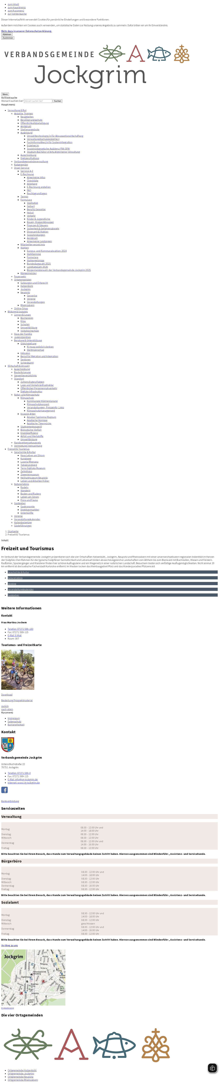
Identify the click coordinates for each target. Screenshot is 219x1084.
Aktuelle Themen (23, 113)
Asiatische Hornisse (37, 420)
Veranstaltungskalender (27, 519)
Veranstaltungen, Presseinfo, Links (45, 407)
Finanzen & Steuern (37, 225)
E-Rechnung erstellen (39, 186)
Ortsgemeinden (22, 279)
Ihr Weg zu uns (9, 945)
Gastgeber (20, 503)
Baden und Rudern (31, 493)
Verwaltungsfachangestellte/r (43, 139)
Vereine (31, 298)
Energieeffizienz (29, 432)
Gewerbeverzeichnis (25, 375)
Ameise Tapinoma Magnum (41, 417)
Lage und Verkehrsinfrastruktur (37, 385)
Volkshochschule (30, 330)
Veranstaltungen (36, 302)
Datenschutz (14, 721)
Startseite (13, 531)
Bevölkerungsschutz (31, 119)
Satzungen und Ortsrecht (34, 282)
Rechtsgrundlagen (37, 193)
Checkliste (32, 180)
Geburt (31, 206)
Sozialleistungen (36, 234)
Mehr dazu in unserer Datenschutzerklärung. (26, 31)
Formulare (26, 199)
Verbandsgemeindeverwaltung (31, 161)
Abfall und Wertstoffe (32, 436)
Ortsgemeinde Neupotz (20, 1076)
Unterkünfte (27, 512)
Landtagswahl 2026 (37, 266)
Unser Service (21, 167)
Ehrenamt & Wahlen (37, 231)
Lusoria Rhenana (29, 461)
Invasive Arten (28, 413)
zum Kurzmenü (16, 10)
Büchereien (27, 317)
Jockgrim (26, 289)
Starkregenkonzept (31, 426)
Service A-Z (27, 171)
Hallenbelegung (23, 522)
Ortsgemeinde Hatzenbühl (22, 1070)
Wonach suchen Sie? (12, 100)
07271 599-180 (20, 628)
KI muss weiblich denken (40, 346)
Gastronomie (28, 506)
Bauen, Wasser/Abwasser (40, 222)
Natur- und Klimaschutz (26, 394)
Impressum (14, 718)
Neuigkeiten (27, 116)
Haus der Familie (23, 333)
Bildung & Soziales (18, 311)
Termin (24, 196)
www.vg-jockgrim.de (24, 782)
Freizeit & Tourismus (18, 448)
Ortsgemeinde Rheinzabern (23, 1079)
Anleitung (32, 183)
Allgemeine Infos (36, 177)
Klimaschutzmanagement (41, 410)
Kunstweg (26, 458)
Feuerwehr (20, 276)
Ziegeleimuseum (30, 474)
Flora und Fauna (29, 500)
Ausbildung (26, 132)
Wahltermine (34, 254)
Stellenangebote (30, 129)
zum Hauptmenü (17, 7)
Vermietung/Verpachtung (28, 445)
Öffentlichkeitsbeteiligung (35, 123)
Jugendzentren (22, 337)
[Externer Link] (109, 790)
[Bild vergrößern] (109, 1043)
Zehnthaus (26, 471)
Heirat (30, 212)
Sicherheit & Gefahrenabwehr (43, 228)
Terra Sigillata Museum (33, 468)
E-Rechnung (27, 174)
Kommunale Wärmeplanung (42, 401)
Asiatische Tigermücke (39, 423)
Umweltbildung (29, 327)
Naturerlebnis (21, 484)
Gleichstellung (28, 343)
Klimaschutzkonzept (38, 404)
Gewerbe (32, 295)
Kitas (23, 321)
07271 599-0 (19, 773)
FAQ (29, 190)
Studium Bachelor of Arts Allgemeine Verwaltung (53, 151)
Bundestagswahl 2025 (39, 263)
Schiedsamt (27, 362)
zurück (4, 706)
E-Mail (14, 635)
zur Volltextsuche (17, 13)
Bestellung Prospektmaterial (17, 700)
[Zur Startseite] (97, 90)
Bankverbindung (10, 801)
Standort (19, 378)
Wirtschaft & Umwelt (18, 365)
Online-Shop (21, 308)
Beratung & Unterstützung (28, 340)
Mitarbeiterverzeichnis (33, 244)
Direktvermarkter (30, 509)
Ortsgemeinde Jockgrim (21, 1073)
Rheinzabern (27, 305)
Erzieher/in (33, 145)
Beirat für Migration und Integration (39, 356)
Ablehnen (7, 34)
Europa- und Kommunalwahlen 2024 (47, 250)
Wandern (25, 490)
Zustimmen (8, 38)
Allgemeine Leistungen (39, 241)
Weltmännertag (35, 349)
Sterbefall (32, 202)
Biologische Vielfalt (31, 429)
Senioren (26, 359)
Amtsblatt (26, 126)
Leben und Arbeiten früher (35, 480)
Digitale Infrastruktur (31, 391)
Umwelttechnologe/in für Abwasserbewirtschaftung (55, 135)
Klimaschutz (27, 397)
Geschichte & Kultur (25, 452)
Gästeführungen (22, 525)
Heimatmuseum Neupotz (34, 477)
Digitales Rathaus (30, 158)
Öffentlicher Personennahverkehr (39, 388)
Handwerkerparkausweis (27, 442)
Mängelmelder (29, 273)
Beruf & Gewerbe (36, 209)
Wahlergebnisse (35, 260)
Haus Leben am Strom (33, 455)
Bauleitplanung (22, 372)
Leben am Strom (30, 496)
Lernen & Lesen (22, 314)
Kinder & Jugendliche (38, 218)
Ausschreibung (28, 155)
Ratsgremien (21, 164)
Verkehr (31, 215)
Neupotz (25, 292)
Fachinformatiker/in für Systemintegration (49, 142)
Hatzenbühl (27, 286)
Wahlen (25, 247)
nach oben (7, 709)
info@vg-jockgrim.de (23, 779)
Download (7, 694)
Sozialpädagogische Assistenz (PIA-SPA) (48, 148)
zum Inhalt (13, 4)
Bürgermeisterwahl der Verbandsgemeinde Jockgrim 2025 (59, 270)
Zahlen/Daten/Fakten (32, 381)
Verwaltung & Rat (17, 110)
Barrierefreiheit (16, 724)
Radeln (24, 487)
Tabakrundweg (29, 464)
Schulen (25, 324)
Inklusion (25, 353)
